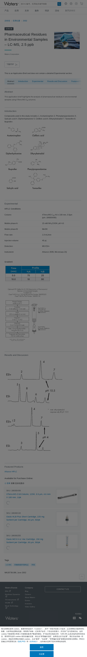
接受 (42, 647)
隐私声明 (21, 641)
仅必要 (41, 654)
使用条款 (33, 641)
